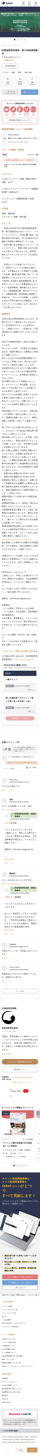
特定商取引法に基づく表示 (11, 1392)
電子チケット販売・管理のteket (13, 1295)
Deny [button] (21, 1450)
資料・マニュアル (8, 1359)
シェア (9, 790)
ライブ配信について (9, 1352)
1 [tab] (14, 39)
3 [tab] (21, 39)
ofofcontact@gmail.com (24, 659)
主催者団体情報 (10, 66)
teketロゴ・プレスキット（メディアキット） (18, 1366)
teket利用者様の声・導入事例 (12, 1356)
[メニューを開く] (35, 3)
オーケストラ (17, 45)
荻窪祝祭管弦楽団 (10, 1028)
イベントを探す (7, 1306)
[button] (14, 1165)
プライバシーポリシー (9, 1382)
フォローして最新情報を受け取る (20, 1062)
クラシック (6, 45)
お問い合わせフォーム (22, 1082)
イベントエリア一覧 (9, 1313)
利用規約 (5, 1378)
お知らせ (5, 1399)
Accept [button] (32, 1450)
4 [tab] (24, 39)
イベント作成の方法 (9, 1342)
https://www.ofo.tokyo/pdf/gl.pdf (16, 539)
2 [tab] (18, 39)
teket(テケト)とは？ (9, 1339)
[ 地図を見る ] (9, 60)
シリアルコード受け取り (10, 1327)
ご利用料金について (9, 1346)
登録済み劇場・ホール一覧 (11, 1363)
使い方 (4, 1316)
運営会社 (5, 1395)
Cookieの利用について (10, 1385)
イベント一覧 (32, 1295)
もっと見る (20, 991)
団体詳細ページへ (20, 1069)
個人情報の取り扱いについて (12, 1389)
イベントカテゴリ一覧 (9, 1310)
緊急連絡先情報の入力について (20, 120)
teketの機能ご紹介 (8, 1349)
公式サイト (15, 1091)
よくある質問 (6, 1320)
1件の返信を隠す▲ (13, 810)
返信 (3, 790)
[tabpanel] (20, 22)
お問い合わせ (6, 1402)
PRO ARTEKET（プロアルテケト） (14, 1323)
